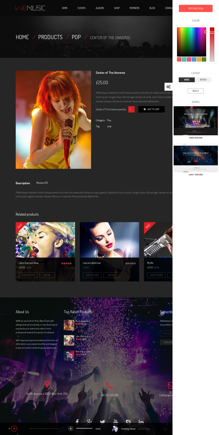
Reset (196, 91)
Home (65, 8)
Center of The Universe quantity (111, 109)
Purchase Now (195, 8)
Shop (117, 8)
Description (23, 183)
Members (134, 8)
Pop (76, 37)
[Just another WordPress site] (30, 8)
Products (50, 37)
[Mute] (71, 428)
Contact (169, 8)
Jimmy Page (144, 428)
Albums (100, 8)
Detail (47, 275)
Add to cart (153, 109)
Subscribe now (171, 342)
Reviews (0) (42, 182)
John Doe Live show (29, 262)
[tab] (24, 184)
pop (109, 126)
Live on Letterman (92, 262)
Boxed (203, 79)
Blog (152, 8)
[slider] (84, 428)
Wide (186, 79)
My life (150, 262)
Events (82, 8)
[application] (109, 429)
